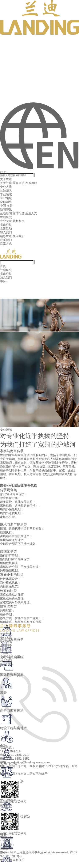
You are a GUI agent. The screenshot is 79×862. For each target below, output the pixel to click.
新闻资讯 (6, 209)
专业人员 (6, 186)
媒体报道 (18, 213)
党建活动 (6, 228)
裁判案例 (18, 221)
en (5, 171)
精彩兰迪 (6, 236)
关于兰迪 (6, 179)
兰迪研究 (6, 217)
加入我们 (6, 232)
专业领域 (6, 194)
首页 (3, 266)
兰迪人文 (31, 213)
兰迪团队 (6, 190)
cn (1, 171)
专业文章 (6, 221)
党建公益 (6, 224)
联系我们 (6, 240)
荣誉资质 (18, 183)
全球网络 (6, 202)
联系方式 (6, 243)
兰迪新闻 (6, 213)
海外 (10, 205)
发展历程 (31, 183)
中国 (3, 205)
